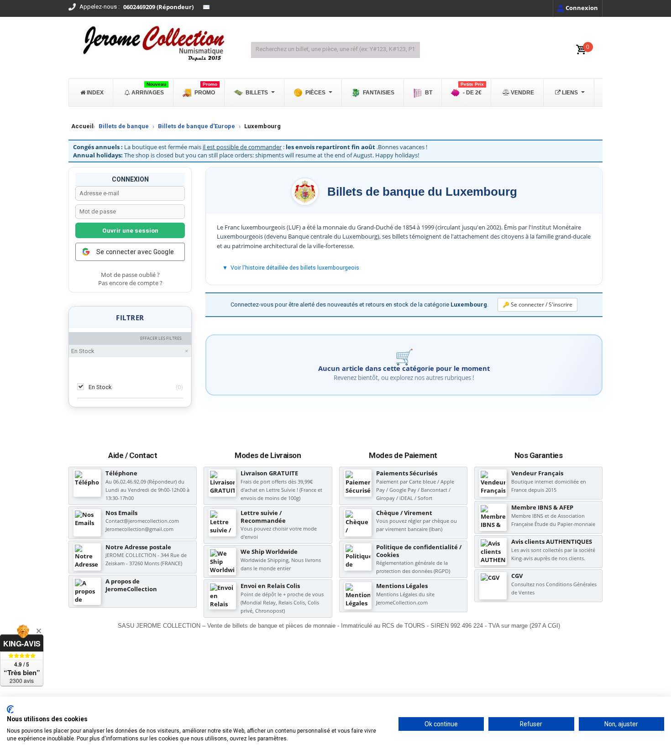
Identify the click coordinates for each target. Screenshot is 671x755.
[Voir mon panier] (581, 49)
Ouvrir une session (130, 230)
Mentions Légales (402, 586)
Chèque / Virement (404, 513)
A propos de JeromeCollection (131, 585)
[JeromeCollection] (152, 44)
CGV (517, 576)
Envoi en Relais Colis (270, 586)
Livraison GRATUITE (269, 473)
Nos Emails (121, 513)
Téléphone (121, 473)
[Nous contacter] (206, 7)
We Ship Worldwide (269, 551)
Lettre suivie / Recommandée (263, 517)
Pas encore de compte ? (130, 283)
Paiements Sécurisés (406, 473)
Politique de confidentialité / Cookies (418, 551)
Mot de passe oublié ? (130, 275)
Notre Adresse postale (138, 547)
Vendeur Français (537, 473)
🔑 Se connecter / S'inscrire (537, 304)
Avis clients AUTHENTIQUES (551, 541)
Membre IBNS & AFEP (542, 507)
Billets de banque (124, 126)
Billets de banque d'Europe (196, 126)
